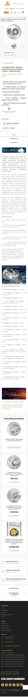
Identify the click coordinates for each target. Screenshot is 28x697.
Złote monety (6, 409)
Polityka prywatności (6, 630)
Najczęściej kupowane (7, 614)
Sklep (9, 17)
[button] (4, 46)
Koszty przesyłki (5, 626)
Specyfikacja (14, 138)
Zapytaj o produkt (9, 128)
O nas (2, 608)
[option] (14, 31)
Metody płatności (5, 628)
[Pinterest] (11, 55)
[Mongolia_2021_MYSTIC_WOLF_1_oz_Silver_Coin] (14, 470)
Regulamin (4, 623)
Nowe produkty (5, 610)
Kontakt (22, 8)
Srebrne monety (17, 407)
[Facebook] (5, 55)
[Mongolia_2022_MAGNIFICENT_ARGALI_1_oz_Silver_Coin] (14, 437)
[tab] (14, 135)
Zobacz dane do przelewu (9, 673)
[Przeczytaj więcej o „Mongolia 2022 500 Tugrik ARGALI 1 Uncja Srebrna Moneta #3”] (11, 452)
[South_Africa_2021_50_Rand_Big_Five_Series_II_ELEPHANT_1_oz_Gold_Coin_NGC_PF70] (14, 538)
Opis (14, 134)
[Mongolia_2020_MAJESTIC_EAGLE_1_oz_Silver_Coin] (14, 504)
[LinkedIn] (14, 55)
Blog (18, 8)
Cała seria (14, 142)
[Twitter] (8, 55)
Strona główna (4, 17)
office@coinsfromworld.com (12, 646)
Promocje (3, 612)
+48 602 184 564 (9, 642)
